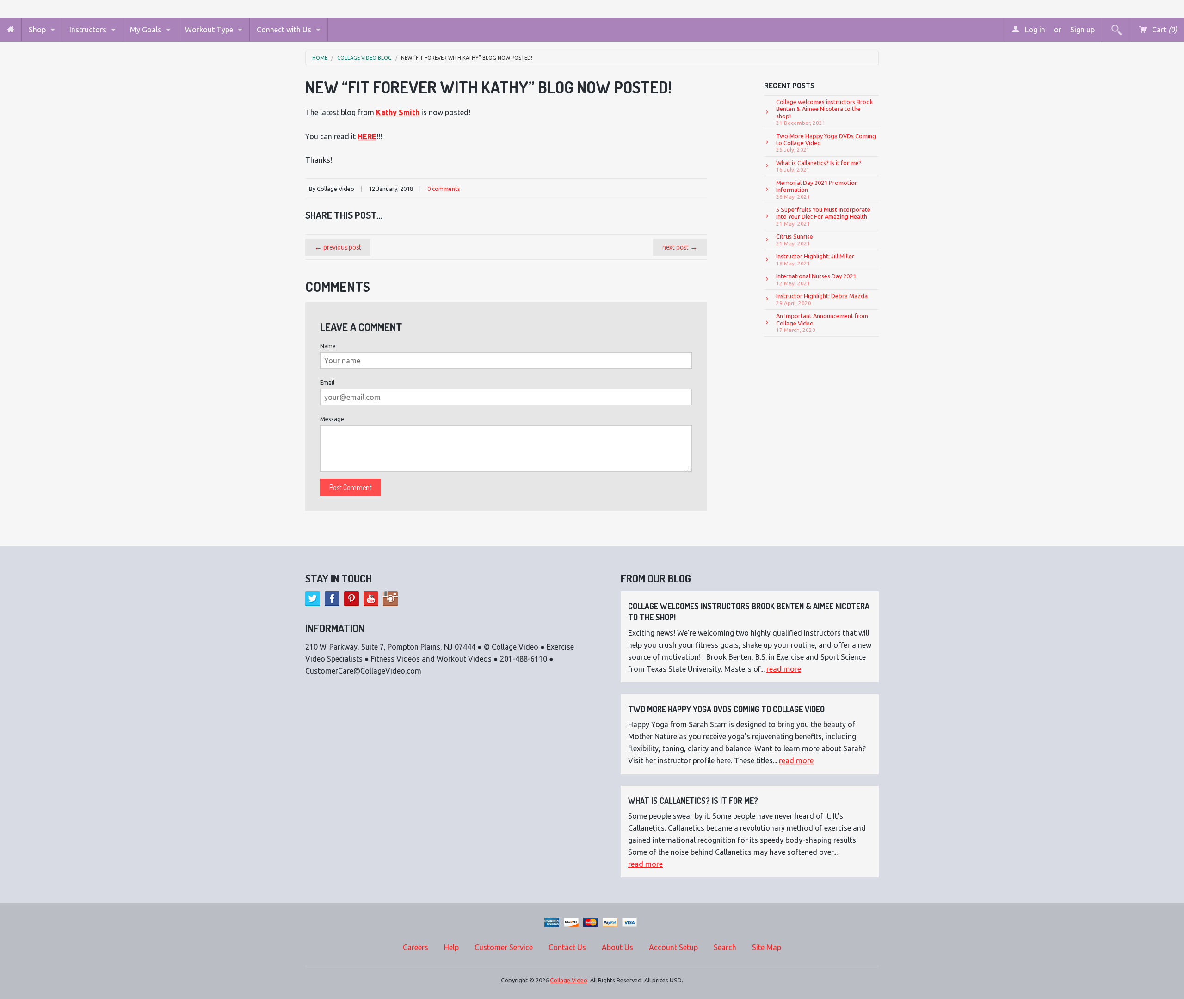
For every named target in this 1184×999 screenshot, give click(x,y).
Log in (1034, 29)
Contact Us (567, 947)
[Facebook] (332, 598)
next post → (679, 246)
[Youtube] (371, 598)
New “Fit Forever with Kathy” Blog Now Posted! (466, 58)
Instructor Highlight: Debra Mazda (822, 299)
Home (319, 58)
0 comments (443, 188)
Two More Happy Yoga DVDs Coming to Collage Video (826, 143)
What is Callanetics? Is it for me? (819, 165)
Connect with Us (284, 29)
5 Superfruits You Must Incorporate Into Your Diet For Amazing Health (823, 216)
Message (332, 419)
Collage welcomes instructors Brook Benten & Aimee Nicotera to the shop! (824, 112)
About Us (617, 947)
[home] (10, 29)
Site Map (766, 947)
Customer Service (504, 947)
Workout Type (209, 29)
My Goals (145, 29)
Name (328, 346)
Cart (1163, 29)
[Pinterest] (351, 598)
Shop (37, 29)
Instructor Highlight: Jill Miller (815, 259)
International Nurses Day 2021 (816, 279)
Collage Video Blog (364, 58)
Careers (415, 947)
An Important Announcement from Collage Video (822, 323)
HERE (367, 136)
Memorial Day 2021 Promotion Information (817, 189)
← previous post (337, 246)
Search (725, 947)
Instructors (87, 29)
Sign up (1082, 29)
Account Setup (673, 947)
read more (783, 669)
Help (451, 947)
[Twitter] (312, 598)
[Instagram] (390, 598)
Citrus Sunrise (794, 239)
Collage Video (568, 980)
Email (327, 382)
